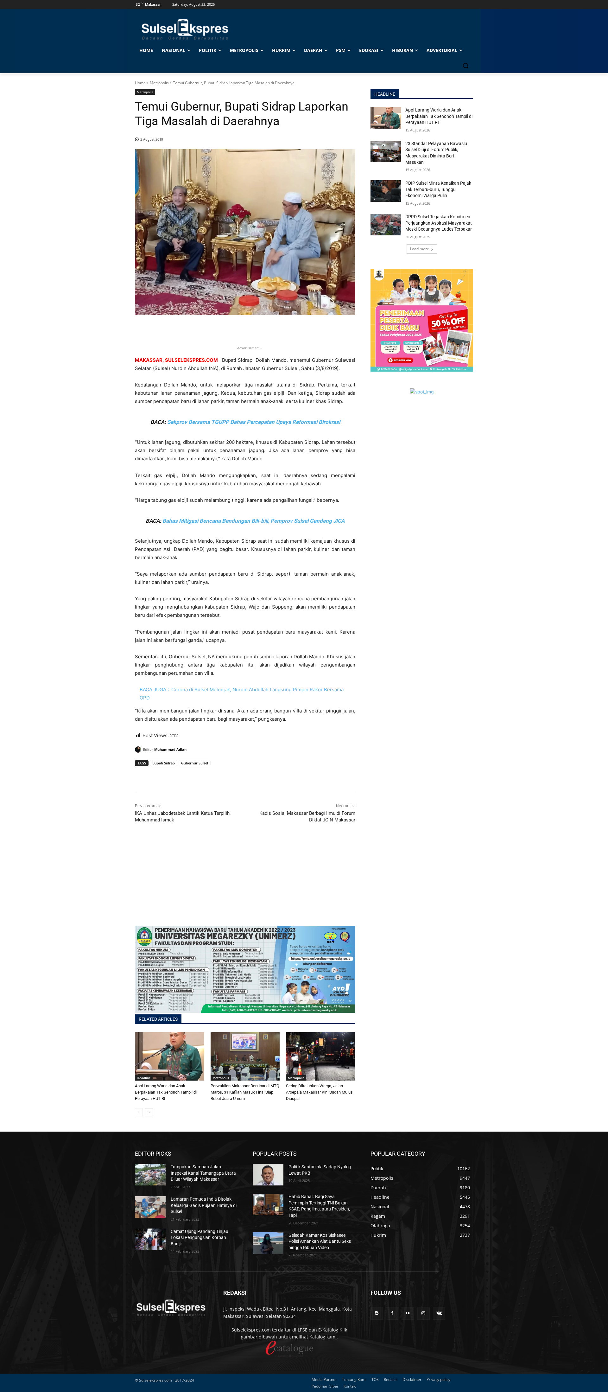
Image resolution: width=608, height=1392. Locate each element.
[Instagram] (423, 1313)
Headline (144, 1078)
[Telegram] (185, 775)
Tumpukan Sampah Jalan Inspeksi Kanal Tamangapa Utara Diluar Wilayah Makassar (203, 1173)
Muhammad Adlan (170, 749)
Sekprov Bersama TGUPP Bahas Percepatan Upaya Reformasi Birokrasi (253, 422)
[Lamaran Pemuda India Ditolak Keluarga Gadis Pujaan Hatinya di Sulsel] (150, 1207)
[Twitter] (155, 775)
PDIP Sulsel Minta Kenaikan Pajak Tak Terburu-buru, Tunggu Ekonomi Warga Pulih (438, 189)
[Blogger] (376, 1313)
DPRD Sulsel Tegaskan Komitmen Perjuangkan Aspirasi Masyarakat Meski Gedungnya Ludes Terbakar (438, 223)
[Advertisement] (245, 881)
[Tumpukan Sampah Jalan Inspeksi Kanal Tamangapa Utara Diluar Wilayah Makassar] (150, 1174)
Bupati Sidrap (163, 763)
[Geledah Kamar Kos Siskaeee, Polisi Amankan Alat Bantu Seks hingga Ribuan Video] (268, 1243)
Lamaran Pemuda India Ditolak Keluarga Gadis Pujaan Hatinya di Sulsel (204, 1205)
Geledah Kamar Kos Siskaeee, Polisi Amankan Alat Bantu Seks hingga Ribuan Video (319, 1241)
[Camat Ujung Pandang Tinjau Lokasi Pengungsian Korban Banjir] (150, 1239)
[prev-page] (139, 1112)
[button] (465, 65)
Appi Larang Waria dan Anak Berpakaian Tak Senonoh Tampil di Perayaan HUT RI (166, 1092)
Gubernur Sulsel (194, 763)
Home (140, 83)
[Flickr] (408, 1313)
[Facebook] (141, 775)
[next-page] (149, 1112)
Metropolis (159, 83)
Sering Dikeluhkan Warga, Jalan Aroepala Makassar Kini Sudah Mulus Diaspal (319, 1092)
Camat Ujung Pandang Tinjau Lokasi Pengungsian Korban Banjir (199, 1237)
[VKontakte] (439, 1313)
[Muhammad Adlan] (139, 749)
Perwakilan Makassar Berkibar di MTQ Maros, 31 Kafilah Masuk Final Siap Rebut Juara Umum (245, 1092)
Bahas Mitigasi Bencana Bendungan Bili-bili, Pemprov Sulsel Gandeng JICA (253, 521)
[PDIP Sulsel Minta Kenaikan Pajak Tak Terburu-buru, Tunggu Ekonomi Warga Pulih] (385, 191)
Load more (419, 249)
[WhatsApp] (170, 775)
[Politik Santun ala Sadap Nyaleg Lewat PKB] (268, 1174)
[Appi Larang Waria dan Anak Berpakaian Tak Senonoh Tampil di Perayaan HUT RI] (169, 1056)
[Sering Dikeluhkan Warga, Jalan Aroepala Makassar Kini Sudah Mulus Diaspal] (320, 1056)
